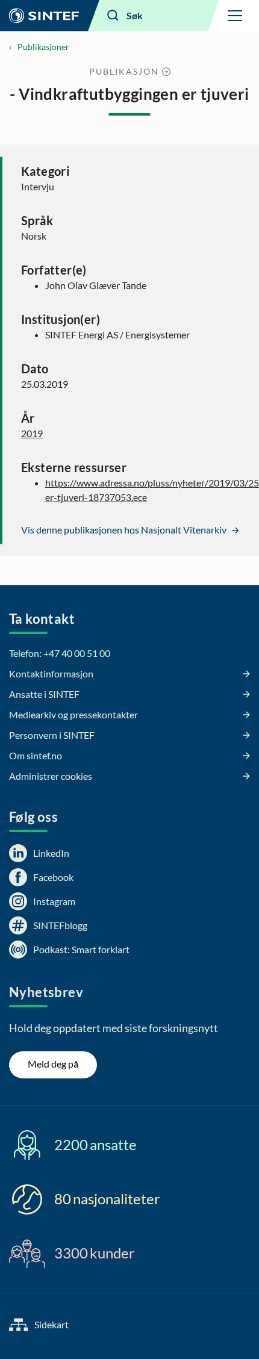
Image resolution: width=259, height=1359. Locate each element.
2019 (32, 433)
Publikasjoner (43, 47)
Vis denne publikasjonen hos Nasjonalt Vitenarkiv (124, 529)
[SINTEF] (44, 15)
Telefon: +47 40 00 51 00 (59, 653)
